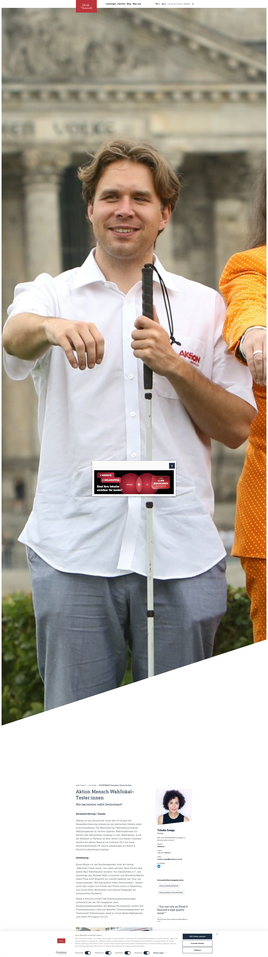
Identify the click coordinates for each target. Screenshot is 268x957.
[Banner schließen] (217, 934)
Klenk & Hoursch (81, 785)
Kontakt (187, 4)
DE (159, 4)
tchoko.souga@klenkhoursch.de (169, 859)
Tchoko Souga (166, 830)
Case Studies (93, 785)
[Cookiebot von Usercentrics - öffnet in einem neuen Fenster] (61, 952)
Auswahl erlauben (197, 943)
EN (165, 4)
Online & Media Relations (168, 886)
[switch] (108, 952)
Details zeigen (158, 953)
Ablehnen (197, 950)
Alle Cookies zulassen (197, 936)
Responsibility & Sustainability (171, 893)
